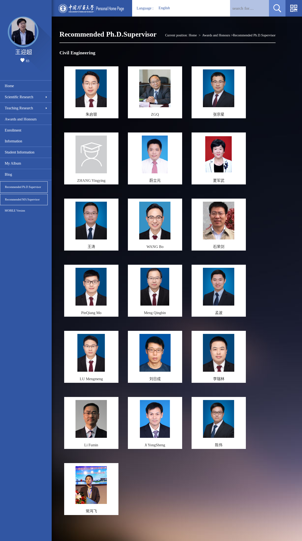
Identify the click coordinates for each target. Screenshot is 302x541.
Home (9, 86)
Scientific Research (19, 97)
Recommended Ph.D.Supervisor (23, 187)
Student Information (19, 152)
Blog (8, 174)
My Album (13, 163)
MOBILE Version (15, 210)
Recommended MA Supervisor (22, 199)
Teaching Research (19, 108)
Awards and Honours (21, 119)
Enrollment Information (13, 135)
